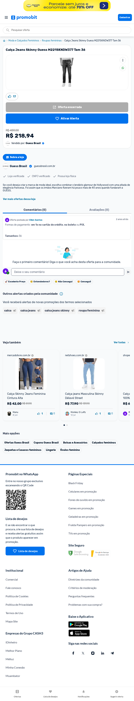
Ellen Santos (35, 220)
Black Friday (75, 483)
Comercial (12, 579)
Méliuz (10, 659)
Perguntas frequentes (81, 596)
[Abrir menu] (6, 17)
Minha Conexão (15, 667)
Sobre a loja (17, 157)
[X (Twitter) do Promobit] (83, 653)
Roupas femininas (52, 40)
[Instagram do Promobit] (93, 653)
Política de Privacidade (19, 604)
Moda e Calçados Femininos (23, 40)
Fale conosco (13, 587)
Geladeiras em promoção (83, 516)
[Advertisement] (67, 326)
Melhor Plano (14, 650)
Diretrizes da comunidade (83, 579)
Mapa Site (12, 621)
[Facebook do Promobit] (73, 653)
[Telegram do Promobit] (112, 653)
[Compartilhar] (123, 68)
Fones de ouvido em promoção (86, 499)
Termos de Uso (14, 613)
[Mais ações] (123, 60)
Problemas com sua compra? (85, 604)
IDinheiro (11, 642)
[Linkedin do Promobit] (102, 653)
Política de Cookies (17, 596)
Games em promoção (81, 508)
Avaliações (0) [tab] (99, 209)
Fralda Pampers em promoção (86, 525)
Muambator (13, 675)
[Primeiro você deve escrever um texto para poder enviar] (128, 272)
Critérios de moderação (82, 587)
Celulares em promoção (82, 491)
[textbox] (67, 272)
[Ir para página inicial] (5, 40)
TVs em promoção (79, 533)
